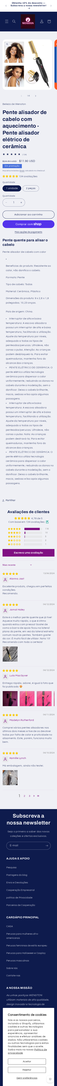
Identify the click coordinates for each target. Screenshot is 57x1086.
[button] (6, 21)
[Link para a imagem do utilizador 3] (44, 698)
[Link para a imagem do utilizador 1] (10, 654)
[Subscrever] (47, 846)
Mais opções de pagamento (28, 232)
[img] (10, 574)
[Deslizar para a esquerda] (21, 95)
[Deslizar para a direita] (35, 95)
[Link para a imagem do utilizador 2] (27, 698)
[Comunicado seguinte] (51, 5)
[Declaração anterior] (6, 5)
